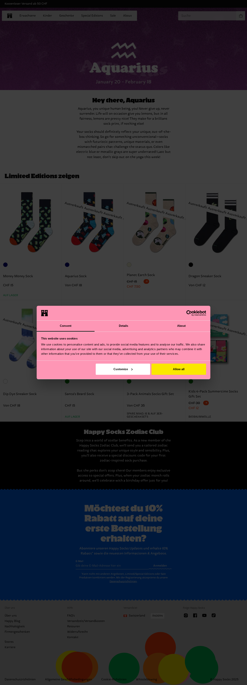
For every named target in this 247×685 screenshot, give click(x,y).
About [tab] (181, 325)
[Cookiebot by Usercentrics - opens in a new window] (189, 313)
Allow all (178, 369)
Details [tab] (123, 325)
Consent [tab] (65, 325)
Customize (120, 369)
